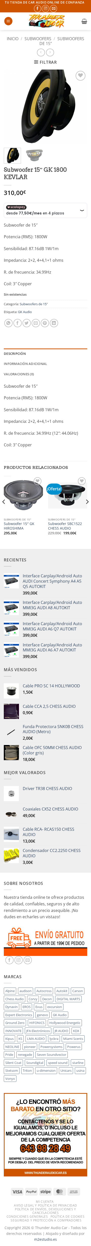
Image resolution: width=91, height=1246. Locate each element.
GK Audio (25, 312)
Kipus (9, 1038)
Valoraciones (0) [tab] (19, 374)
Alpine (10, 991)
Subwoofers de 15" (61, 41)
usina (80, 1070)
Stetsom (11, 1070)
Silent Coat (13, 1062)
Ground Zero (15, 1022)
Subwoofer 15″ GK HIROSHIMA (19, 525)
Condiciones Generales (27, 1216)
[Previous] (11, 106)
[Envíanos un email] (53, 8)
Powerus (73, 1046)
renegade (25, 1054)
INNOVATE (13, 1031)
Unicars (66, 1070)
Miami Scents (73, 1038)
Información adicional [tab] (25, 363)
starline (77, 1062)
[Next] (79, 106)
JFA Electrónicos (38, 1031)
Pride (9, 1054)
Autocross (44, 991)
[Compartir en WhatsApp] (8, 323)
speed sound (57, 1062)
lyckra (54, 1038)
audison (25, 991)
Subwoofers (38, 38)
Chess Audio (14, 999)
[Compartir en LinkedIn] (54, 323)
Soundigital (34, 1062)
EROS (26, 1006)
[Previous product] (50, 52)
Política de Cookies (68, 1216)
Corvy (33, 999)
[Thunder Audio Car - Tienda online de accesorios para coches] (47, 21)
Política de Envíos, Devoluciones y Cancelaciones (45, 1211)
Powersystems (51, 1046)
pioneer (30, 1046)
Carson (77, 991)
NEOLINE (12, 1046)
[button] (8, 21)
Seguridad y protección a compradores (46, 1220)
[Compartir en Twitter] (26, 323)
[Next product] (41, 52)
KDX (76, 1031)
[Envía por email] (36, 323)
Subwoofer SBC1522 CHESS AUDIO (65, 525)
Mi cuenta (45, 1201)
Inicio (12, 38)
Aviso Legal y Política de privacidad (45, 1205)
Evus (38, 1006)
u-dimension (46, 1070)
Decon (47, 999)
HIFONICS (36, 1022)
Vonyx (10, 1078)
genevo (42, 1015)
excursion (54, 1006)
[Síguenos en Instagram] (45, 8)
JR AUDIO (61, 1031)
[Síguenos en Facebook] (37, 8)
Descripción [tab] (15, 353)
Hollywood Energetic (64, 1022)
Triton (27, 1070)
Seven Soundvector (51, 1054)
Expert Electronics (18, 1015)
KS (20, 1038)
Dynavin (11, 1006)
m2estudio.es (45, 1239)
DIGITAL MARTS (68, 999)
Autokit (61, 991)
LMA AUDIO (36, 1038)
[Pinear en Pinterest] (45, 323)
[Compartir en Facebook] (17, 323)
